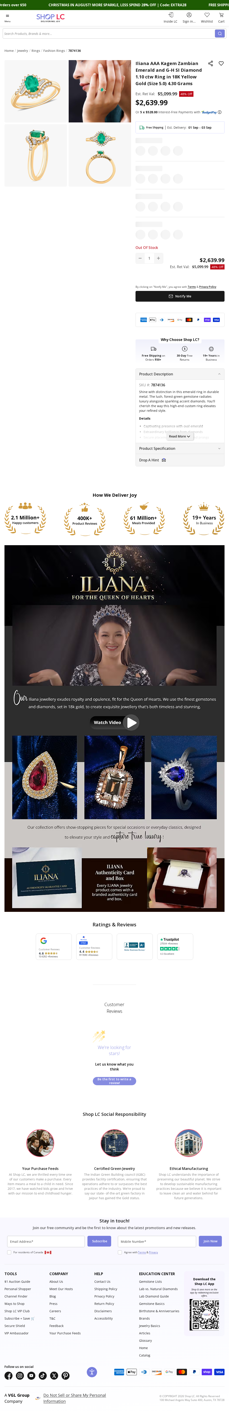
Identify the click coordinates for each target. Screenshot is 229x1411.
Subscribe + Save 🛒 (19, 1318)
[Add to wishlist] (221, 63)
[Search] (220, 33)
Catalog (144, 1355)
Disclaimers (103, 1311)
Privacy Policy (104, 1296)
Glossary (145, 1340)
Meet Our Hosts (61, 1289)
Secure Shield (14, 1326)
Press (53, 1304)
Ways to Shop (14, 1304)
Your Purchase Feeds (65, 1333)
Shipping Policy (105, 1289)
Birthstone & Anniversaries (159, 1311)
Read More (177, 436)
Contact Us (102, 1281)
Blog (52, 1296)
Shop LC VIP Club (17, 1311)
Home (143, 1348)
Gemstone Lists (150, 1281)
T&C (52, 1318)
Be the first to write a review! (114, 1081)
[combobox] (109, 33)
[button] (219, 112)
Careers (55, 1311)
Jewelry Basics (149, 1326)
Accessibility (103, 1318)
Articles (144, 1333)
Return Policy (104, 1304)
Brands (144, 1318)
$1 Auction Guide (17, 1281)
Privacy (153, 1252)
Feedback (56, 1326)
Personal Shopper (17, 1289)
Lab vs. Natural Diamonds (158, 1289)
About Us (56, 1281)
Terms (142, 1252)
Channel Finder (16, 1296)
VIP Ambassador (16, 1333)
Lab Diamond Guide (154, 1296)
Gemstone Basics (152, 1304)
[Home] (58, 18)
